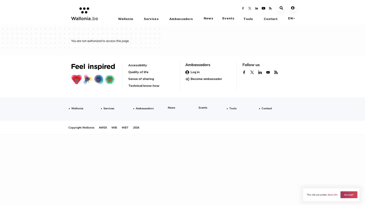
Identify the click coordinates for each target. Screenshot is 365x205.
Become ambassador (206, 79)
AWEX (103, 127)
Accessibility (137, 65)
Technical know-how (143, 86)
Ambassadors (181, 19)
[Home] (83, 14)
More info (333, 194)
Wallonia (125, 19)
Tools (248, 19)
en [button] (290, 18)
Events (228, 18)
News (208, 18)
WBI (114, 127)
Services (151, 19)
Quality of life (138, 72)
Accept (349, 194)
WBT (125, 127)
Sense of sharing (141, 79)
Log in (195, 72)
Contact (271, 19)
